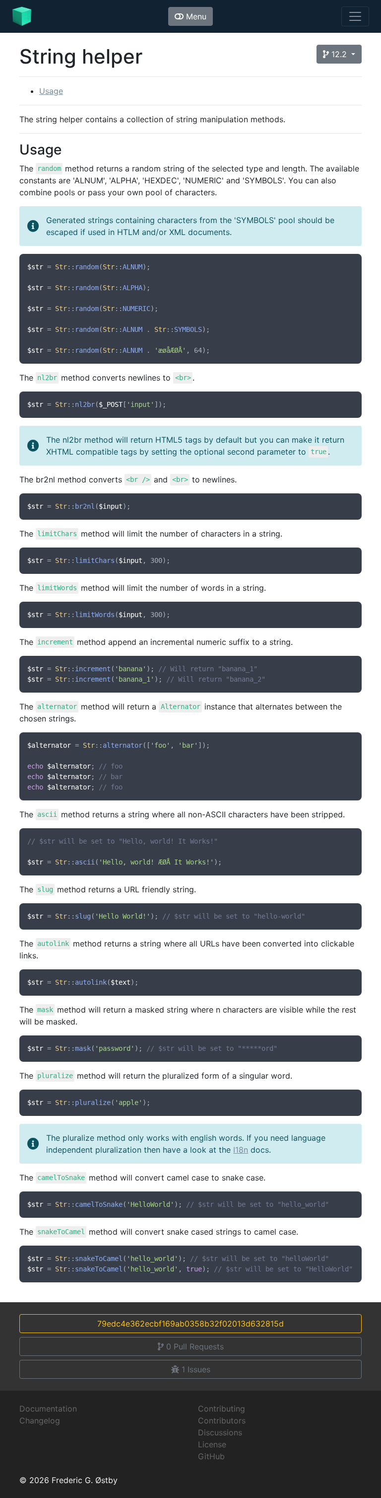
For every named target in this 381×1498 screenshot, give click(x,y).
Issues (196, 1369)
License (212, 1444)
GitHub (211, 1456)
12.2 (339, 54)
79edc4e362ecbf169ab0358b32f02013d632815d (190, 1324)
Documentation (48, 1409)
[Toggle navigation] (355, 16)
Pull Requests (195, 1346)
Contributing (221, 1409)
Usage (51, 91)
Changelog (39, 1420)
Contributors (222, 1420)
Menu (195, 16)
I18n (240, 1150)
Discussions (220, 1432)
